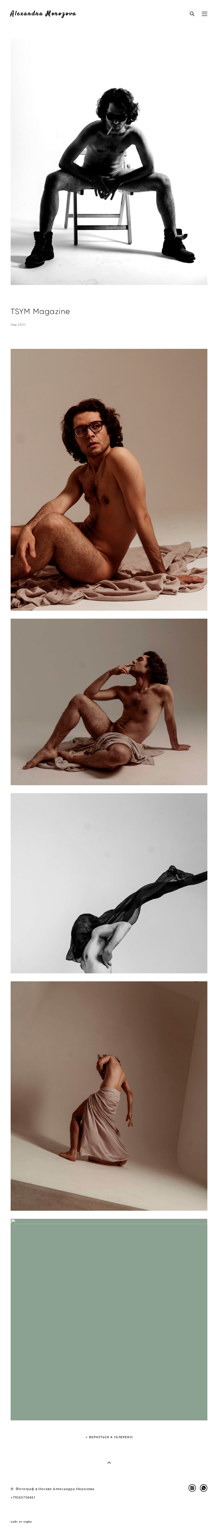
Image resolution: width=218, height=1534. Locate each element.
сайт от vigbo (21, 1521)
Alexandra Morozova (44, 14)
